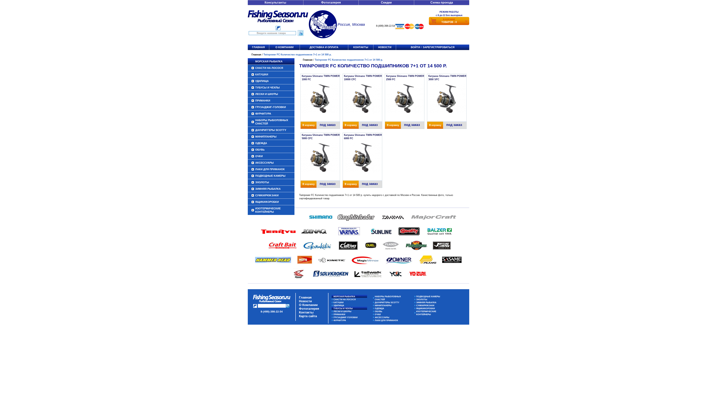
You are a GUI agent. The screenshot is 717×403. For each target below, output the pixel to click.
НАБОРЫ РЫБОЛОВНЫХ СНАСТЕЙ (271, 122)
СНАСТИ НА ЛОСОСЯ (269, 67)
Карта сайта (308, 316)
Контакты (360, 47)
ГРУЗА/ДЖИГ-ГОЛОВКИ (270, 107)
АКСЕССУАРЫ (264, 162)
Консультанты (275, 2)
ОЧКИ (259, 156)
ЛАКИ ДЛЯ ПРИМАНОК (270, 169)
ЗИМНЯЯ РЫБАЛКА (268, 188)
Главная (258, 47)
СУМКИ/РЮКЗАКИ (267, 195)
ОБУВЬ (260, 149)
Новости (384, 47)
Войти (415, 47)
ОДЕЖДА (261, 143)
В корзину (308, 125)
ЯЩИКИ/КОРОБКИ (267, 201)
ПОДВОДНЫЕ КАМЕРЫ (270, 175)
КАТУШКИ (261, 74)
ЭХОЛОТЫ (262, 182)
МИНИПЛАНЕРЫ (266, 136)
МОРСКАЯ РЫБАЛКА (269, 61)
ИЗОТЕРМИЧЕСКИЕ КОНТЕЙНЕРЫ (268, 210)
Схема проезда (441, 2)
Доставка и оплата (324, 47)
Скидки (386, 2)
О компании (284, 47)
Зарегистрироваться (438, 47)
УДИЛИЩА (262, 80)
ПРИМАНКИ (262, 100)
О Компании (308, 305)
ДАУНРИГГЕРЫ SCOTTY (270, 130)
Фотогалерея (331, 2)
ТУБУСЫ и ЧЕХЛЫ (267, 87)
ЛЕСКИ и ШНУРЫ (266, 94)
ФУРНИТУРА (263, 113)
